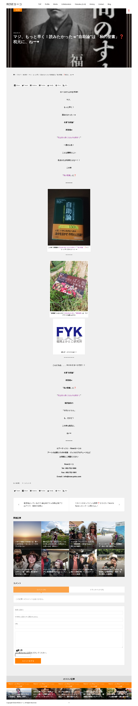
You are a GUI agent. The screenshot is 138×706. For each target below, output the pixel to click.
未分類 (18, 10)
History (92, 4)
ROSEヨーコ (14, 4)
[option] (18, 690)
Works (55, 4)
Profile (47, 4)
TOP (39, 4)
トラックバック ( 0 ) (97, 590)
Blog (109, 4)
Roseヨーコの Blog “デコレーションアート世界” (19, 685)
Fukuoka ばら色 (80, 4)
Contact (101, 4)
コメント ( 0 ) (41, 590)
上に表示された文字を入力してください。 (31, 652)
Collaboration (66, 4)
